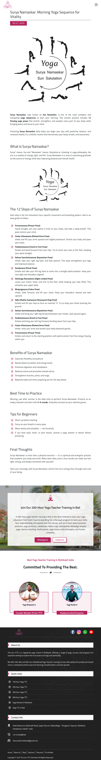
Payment (40, 752)
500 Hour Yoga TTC (20, 697)
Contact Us (59, 539)
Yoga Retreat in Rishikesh (22, 702)
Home (10, 752)
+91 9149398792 (19, 734)
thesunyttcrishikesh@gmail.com (25, 740)
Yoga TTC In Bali (19, 707)
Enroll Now (49, 752)
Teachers (31, 752)
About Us (17, 752)
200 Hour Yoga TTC (20, 687)
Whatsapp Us (42, 539)
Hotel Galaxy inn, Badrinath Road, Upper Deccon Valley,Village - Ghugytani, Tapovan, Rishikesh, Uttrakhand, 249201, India (49, 727)
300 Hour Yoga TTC (20, 692)
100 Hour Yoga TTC (20, 681)
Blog (24, 752)
